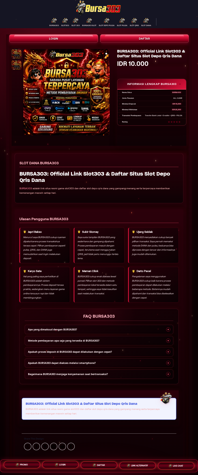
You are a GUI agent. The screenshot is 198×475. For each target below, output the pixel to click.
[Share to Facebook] (36, 446)
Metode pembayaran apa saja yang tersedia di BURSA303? (63, 340)
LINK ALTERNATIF (139, 466)
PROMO (24, 465)
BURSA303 (25, 188)
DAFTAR (144, 38)
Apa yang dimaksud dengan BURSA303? (52, 329)
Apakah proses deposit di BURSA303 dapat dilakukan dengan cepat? (70, 351)
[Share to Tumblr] (71, 446)
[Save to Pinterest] (53, 446)
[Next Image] (107, 92)
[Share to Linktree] (45, 446)
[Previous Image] (25, 92)
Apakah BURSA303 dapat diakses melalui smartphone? (62, 363)
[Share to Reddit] (62, 446)
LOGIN (53, 38)
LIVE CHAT (178, 466)
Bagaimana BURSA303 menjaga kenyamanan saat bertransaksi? (68, 374)
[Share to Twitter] (27, 446)
